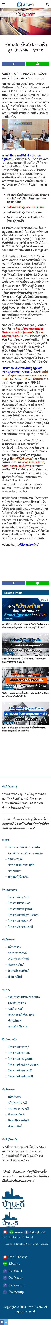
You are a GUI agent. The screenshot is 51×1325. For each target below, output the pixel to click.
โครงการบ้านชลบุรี (19, 897)
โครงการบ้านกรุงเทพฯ (20, 909)
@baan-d (19, 1232)
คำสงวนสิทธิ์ (15, 976)
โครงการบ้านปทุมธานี (20, 926)
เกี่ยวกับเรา (14, 947)
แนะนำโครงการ (17, 1003)
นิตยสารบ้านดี (16, 964)
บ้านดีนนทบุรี (27, 1237)
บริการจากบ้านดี (17, 953)
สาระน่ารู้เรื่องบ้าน (18, 876)
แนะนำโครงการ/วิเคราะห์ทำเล (25, 853)
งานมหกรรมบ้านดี (18, 959)
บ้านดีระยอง (15, 1277)
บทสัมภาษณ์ (15, 859)
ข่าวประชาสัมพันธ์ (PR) (21, 865)
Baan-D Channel (18, 1257)
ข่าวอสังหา (8, 619)
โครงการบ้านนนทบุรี (20, 920)
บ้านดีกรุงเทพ (14, 1237)
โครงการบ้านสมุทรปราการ (23, 915)
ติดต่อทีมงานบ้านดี (18, 970)
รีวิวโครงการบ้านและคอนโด (24, 847)
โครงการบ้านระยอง (19, 903)
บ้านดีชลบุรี (34, 1232)
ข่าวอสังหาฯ (15, 871)
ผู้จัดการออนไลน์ (28, 544)
